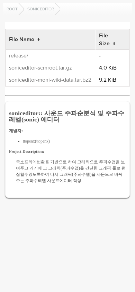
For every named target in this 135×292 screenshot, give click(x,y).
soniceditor (40, 9)
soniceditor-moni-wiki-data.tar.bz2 (50, 79)
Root (12, 9)
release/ (18, 55)
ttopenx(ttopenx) (36, 141)
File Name (21, 39)
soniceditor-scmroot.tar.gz (40, 67)
